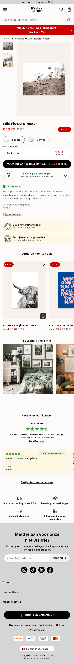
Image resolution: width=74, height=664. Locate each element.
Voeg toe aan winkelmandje (37, 164)
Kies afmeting (10, 146)
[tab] (61, 9)
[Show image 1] (8, 46)
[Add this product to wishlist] (65, 175)
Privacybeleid (37, 629)
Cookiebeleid (46, 625)
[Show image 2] (8, 60)
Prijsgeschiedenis (12, 214)
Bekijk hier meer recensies (37, 482)
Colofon (60, 625)
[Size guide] (8, 175)
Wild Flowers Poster (38, 38)
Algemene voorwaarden (22, 625)
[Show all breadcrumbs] (6, 38)
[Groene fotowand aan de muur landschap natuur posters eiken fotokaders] (28, 369)
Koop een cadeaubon (39, 614)
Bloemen (19, 38)
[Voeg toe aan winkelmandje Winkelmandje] (43, 316)
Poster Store (44, 656)
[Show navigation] (5, 9)
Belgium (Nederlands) (37, 648)
